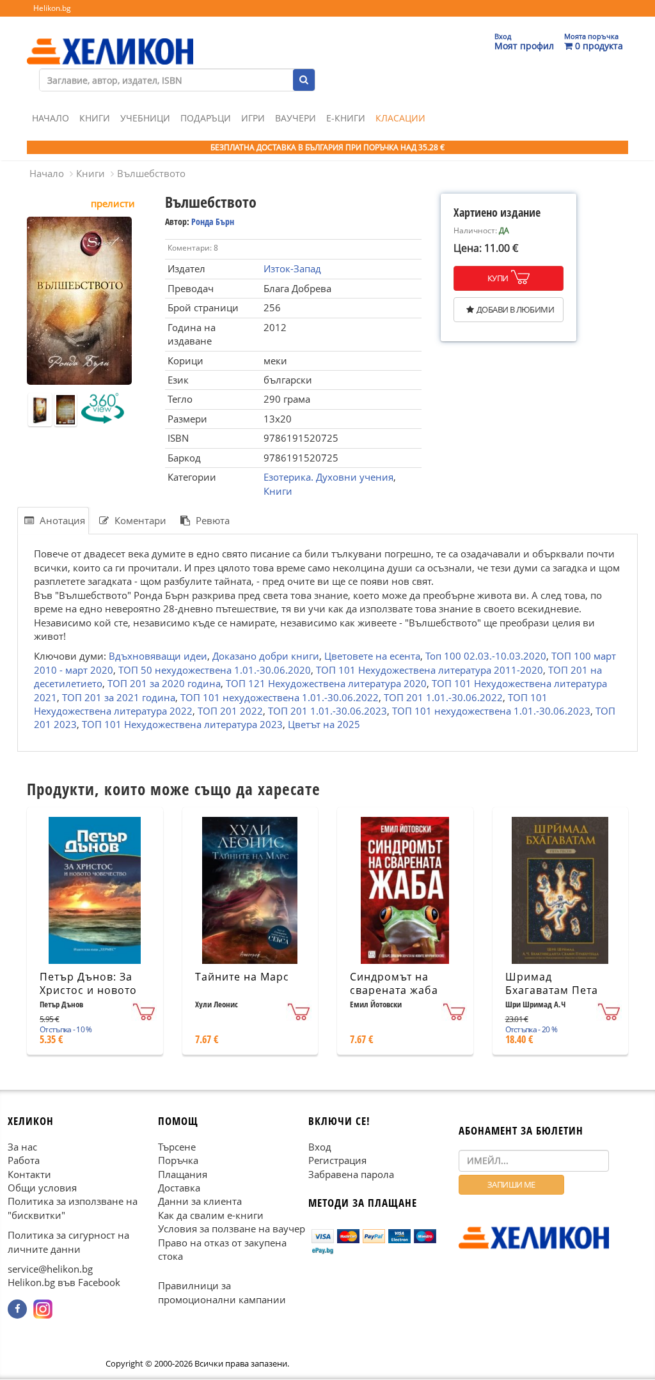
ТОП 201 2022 (230, 710)
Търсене (177, 1146)
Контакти (29, 1174)
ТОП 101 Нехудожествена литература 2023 (182, 724)
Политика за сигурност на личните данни (68, 1242)
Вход (319, 1146)
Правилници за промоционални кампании (222, 1293)
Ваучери (295, 118)
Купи (498, 278)
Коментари (139, 520)
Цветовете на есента (372, 655)
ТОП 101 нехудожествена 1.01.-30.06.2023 (491, 710)
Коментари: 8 (193, 247)
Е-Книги (345, 118)
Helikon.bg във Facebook (64, 1282)
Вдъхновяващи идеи (158, 655)
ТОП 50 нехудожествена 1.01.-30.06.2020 (214, 669)
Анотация (61, 520)
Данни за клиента (200, 1201)
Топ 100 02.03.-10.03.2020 (485, 655)
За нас (22, 1146)
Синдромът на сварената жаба (394, 983)
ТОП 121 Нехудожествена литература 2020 (326, 683)
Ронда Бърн (212, 221)
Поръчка (178, 1160)
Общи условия (42, 1187)
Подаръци (205, 118)
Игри (253, 118)
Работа (24, 1160)
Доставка (179, 1187)
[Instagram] (42, 1309)
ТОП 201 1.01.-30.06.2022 (443, 697)
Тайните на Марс (242, 977)
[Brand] (110, 39)
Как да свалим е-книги (211, 1215)
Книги (94, 118)
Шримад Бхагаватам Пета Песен (551, 990)
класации (400, 118)
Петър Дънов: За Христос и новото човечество (88, 990)
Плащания (182, 1174)
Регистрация (337, 1160)
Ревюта (211, 520)
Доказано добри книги (265, 655)
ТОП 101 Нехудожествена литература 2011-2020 (429, 669)
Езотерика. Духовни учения (328, 476)
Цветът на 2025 (324, 724)
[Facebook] (17, 1309)
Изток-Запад (292, 268)
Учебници (145, 118)
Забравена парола (351, 1174)
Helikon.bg (52, 8)
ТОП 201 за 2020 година (164, 683)
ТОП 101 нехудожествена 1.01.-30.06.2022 (279, 697)
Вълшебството (151, 173)
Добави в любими (515, 309)
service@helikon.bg (50, 1268)
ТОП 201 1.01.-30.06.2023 (327, 710)
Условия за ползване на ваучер (231, 1229)
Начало (50, 118)
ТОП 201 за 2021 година (118, 697)
